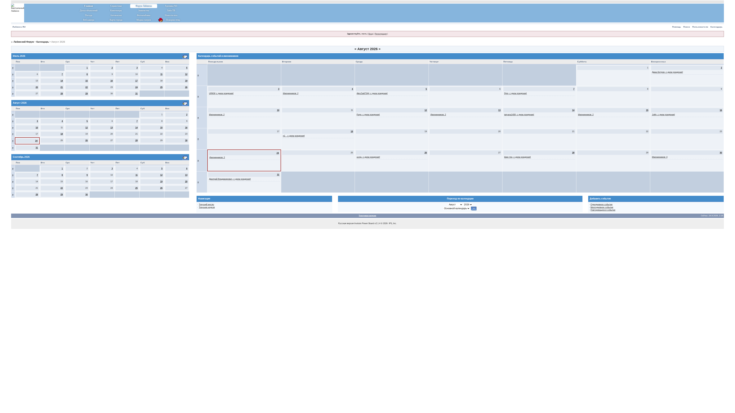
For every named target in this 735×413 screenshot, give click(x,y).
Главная (88, 6)
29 (86, 93)
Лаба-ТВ (171, 10)
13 (111, 127)
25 (161, 87)
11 (161, 74)
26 (186, 87)
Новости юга (171, 15)
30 (186, 140)
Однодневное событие (601, 204)
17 (136, 81)
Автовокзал (116, 15)
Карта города (116, 20)
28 (61, 93)
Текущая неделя (207, 207)
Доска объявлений (88, 10)
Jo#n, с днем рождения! (663, 114)
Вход (370, 34)
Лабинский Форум (24, 42)
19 (186, 81)
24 (136, 87)
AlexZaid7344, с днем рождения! (372, 93)
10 (37, 127)
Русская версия (346, 223)
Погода (88, 15)
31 (136, 93)
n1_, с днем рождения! (294, 136)
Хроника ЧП (171, 6)
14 (61, 81)
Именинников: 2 (290, 93)
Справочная (116, 6)
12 (186, 74)
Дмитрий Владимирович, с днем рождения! (230, 179)
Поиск (686, 27)
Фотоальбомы (143, 15)
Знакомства (143, 10)
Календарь (716, 27)
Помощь (676, 27)
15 (86, 81)
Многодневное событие (601, 207)
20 (37, 87)
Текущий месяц (206, 204)
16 (111, 81)
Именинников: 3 (659, 157)
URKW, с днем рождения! (221, 93)
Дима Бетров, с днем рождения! (667, 72)
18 (61, 134)
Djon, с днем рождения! (515, 93)
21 (61, 87)
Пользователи (700, 27)
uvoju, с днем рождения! (368, 157)
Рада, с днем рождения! (368, 114)
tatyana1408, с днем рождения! (519, 114)
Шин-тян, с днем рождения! (517, 157)
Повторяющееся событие (602, 210)
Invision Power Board (364, 223)
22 (86, 87)
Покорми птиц (171, 20)
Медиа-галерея (143, 20)
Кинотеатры (116, 10)
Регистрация (381, 34)
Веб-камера (88, 20)
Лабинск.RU (19, 27)
